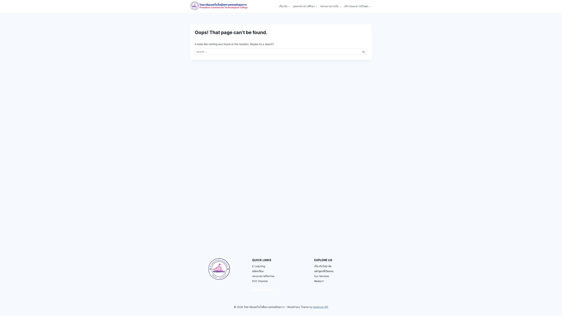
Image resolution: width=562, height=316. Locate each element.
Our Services (321, 276)
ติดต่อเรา (319, 281)
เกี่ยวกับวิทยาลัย (322, 266)
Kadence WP (320, 307)
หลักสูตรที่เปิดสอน (324, 271)
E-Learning (258, 266)
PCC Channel (260, 281)
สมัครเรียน (258, 271)
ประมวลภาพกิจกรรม (263, 276)
